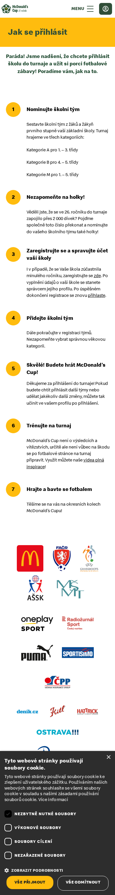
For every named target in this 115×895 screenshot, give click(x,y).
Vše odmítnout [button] (83, 882)
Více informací (53, 800)
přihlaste (96, 295)
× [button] (108, 757)
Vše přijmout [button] (29, 882)
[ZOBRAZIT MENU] (90, 9)
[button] (57, 870)
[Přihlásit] (105, 9)
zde (97, 276)
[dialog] (57, 823)
